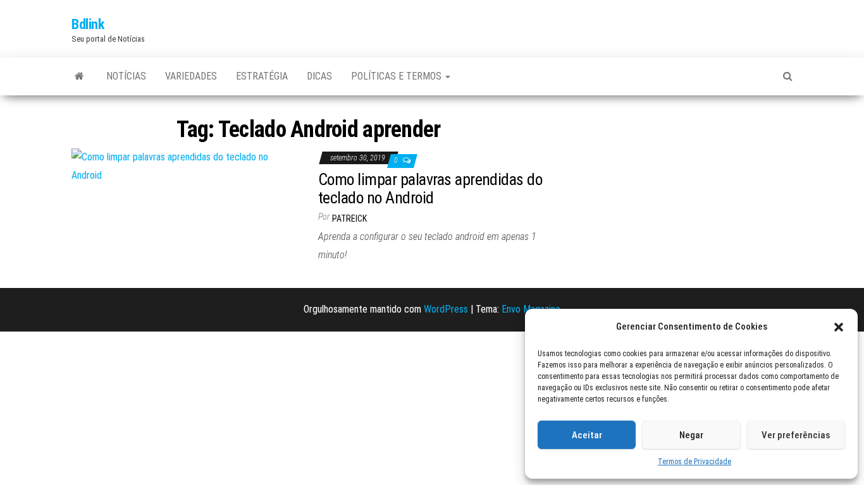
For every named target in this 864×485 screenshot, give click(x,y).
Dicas (319, 76)
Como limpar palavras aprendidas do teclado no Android (430, 188)
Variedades (191, 76)
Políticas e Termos (397, 76)
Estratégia (262, 76)
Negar (691, 435)
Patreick (349, 218)
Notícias (126, 76)
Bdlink (87, 24)
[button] (838, 327)
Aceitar (587, 435)
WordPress (446, 309)
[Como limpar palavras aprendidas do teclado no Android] (185, 166)
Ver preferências (796, 435)
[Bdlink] (79, 76)
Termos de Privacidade (694, 461)
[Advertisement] (679, 193)
